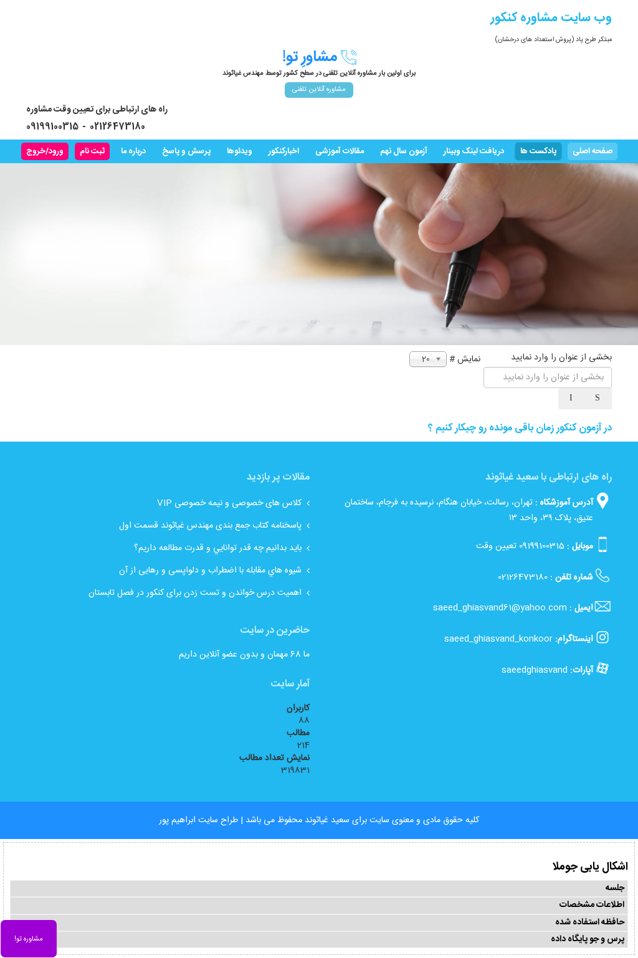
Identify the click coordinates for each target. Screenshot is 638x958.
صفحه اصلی (592, 151)
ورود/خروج (45, 151)
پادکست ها (538, 151)
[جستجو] (598, 398)
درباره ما (133, 151)
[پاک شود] (572, 398)
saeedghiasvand (535, 670)
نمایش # (464, 359)
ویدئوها (239, 151)
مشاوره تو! (28, 939)
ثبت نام (92, 151)
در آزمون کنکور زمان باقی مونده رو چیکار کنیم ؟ (520, 428)
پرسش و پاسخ (186, 151)
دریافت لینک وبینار (474, 151)
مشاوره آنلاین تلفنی (319, 89)
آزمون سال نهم (403, 151)
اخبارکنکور (284, 151)
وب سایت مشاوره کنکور (551, 17)
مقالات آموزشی (339, 151)
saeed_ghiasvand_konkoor (498, 639)
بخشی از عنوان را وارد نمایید (560, 357)
